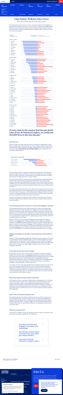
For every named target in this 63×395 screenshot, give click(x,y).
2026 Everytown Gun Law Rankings (10, 359)
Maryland (32, 219)
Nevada (49, 253)
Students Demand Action (4, 12)
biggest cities (21, 221)
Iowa (25, 265)
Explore (3, 1)
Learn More (44, 390)
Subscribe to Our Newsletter (52, 1)
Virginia (30, 224)
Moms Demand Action (3, 10)
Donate (61, 1)
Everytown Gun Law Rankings (20, 381)
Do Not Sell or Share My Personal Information (10, 391)
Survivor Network (4, 14)
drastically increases (24, 238)
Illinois (26, 219)
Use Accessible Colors (4, 393)
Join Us (36, 385)
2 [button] (23, 150)
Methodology (57, 359)
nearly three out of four (36, 215)
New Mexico (30, 255)
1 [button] (40, 134)
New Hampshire (16, 227)
